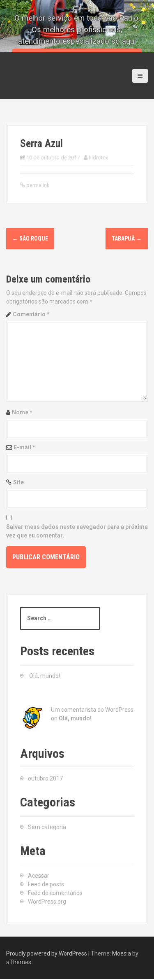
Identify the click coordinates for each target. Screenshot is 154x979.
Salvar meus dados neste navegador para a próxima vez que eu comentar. (77, 531)
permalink (37, 185)
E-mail (24, 447)
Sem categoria (47, 827)
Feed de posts (46, 884)
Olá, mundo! (44, 676)
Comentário (31, 314)
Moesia (121, 953)
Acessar (38, 875)
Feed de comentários (55, 893)
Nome (22, 412)
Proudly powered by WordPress (46, 953)
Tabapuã (127, 238)
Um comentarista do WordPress (92, 709)
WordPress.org (47, 901)
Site (18, 482)
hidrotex (98, 157)
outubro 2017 (45, 778)
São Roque (30, 238)
